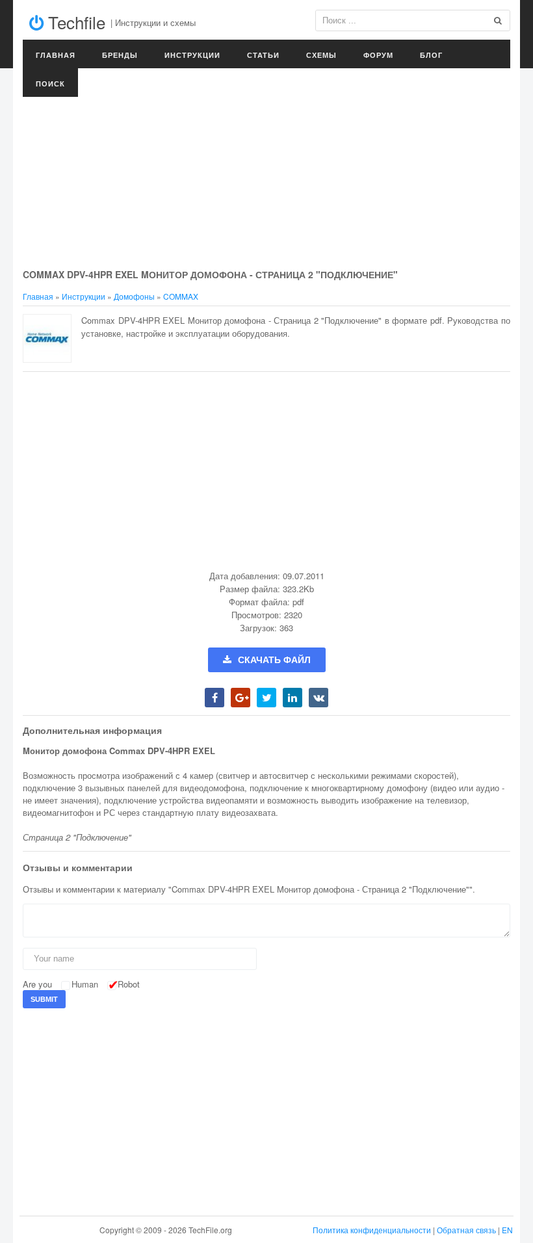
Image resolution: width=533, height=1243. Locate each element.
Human (85, 984)
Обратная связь (466, 1229)
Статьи (263, 55)
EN (507, 1229)
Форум (378, 55)
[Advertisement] (266, 169)
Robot (129, 984)
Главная (55, 55)
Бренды (120, 55)
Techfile (74, 22)
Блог (431, 55)
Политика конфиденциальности (372, 1229)
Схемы (321, 55)
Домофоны (134, 296)
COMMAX (180, 296)
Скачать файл (274, 660)
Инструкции (192, 55)
